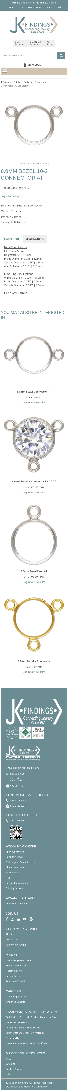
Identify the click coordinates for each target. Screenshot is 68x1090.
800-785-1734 (17, 785)
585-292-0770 (17, 773)
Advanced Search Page (17, 903)
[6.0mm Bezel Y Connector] (34, 624)
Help (8, 877)
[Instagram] (12, 918)
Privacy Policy (13, 976)
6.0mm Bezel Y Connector (34, 661)
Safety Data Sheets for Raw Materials (25, 1032)
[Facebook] (7, 918)
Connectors (40, 82)
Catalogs (10, 1063)
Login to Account (14, 856)
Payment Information (17, 882)
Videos (9, 1074)
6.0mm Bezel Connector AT (34, 391)
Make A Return (13, 872)
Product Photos (14, 1069)
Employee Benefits (15, 1001)
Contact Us (12, 7)
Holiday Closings (14, 970)
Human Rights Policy (16, 1022)
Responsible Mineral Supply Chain (23, 1027)
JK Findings (6, 82)
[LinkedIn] (18, 918)
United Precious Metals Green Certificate (26, 1043)
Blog (8, 1058)
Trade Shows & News (17, 965)
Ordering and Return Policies (20, 862)
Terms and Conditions (17, 981)
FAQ (8, 949)
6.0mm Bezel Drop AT (34, 571)
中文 (60, 7)
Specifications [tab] (35, 238)
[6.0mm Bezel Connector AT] (34, 355)
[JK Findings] (34, 25)
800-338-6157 (17, 780)
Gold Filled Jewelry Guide (18, 960)
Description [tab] (11, 238)
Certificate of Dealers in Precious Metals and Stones (32, 1017)
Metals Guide (12, 955)
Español (50, 7)
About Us (10, 934)
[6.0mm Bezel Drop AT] (34, 535)
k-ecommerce (40, 1086)
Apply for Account (32, 7)
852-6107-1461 (18, 820)
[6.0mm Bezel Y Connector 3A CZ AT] (34, 445)
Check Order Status (16, 867)
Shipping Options (14, 888)
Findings (28, 82)
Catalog (17, 82)
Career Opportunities (16, 996)
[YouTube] (24, 918)
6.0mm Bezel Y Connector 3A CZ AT (34, 481)
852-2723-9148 (18, 800)
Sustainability (12, 1038)
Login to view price (12, 196)
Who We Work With (16, 944)
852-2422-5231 (18, 805)
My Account (35, 64)
